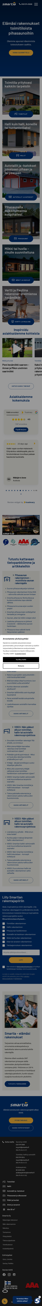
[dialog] (21, 653)
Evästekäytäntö (20, 654)
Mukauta (21, 666)
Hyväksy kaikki (21, 659)
